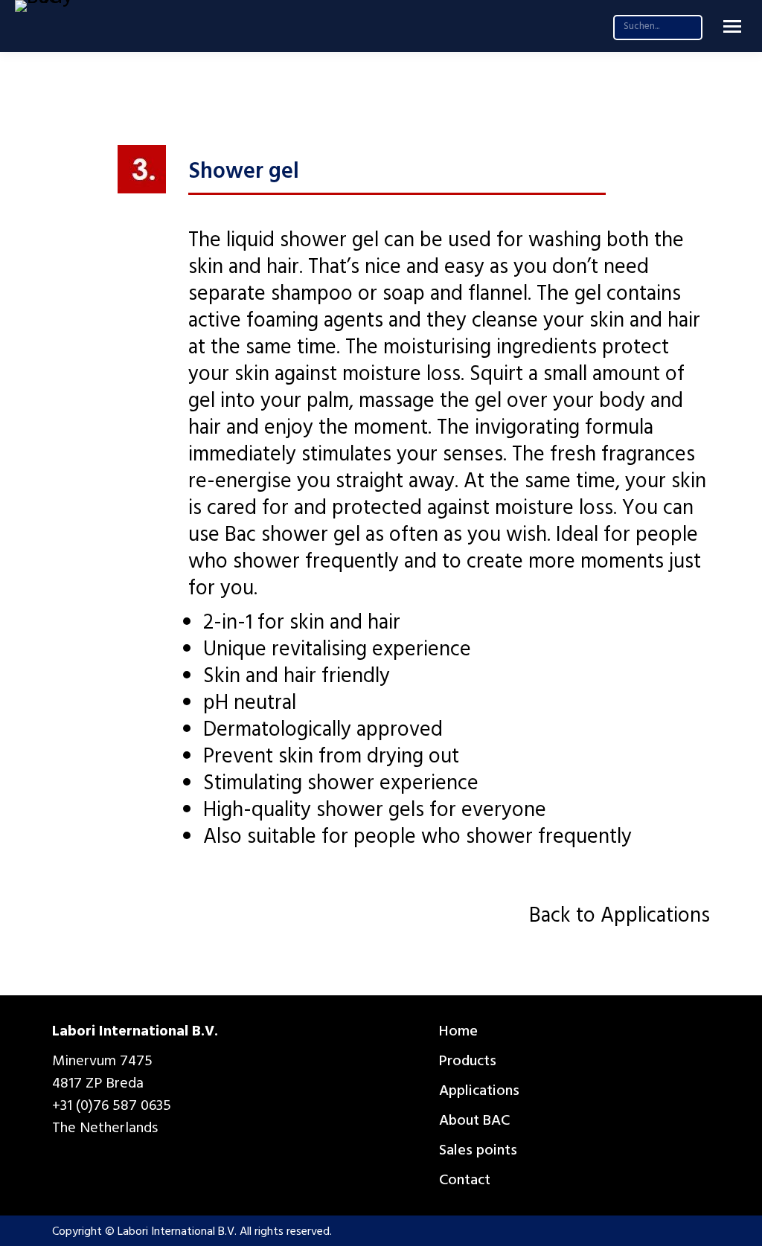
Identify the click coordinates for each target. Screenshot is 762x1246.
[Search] (688, 26)
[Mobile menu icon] (732, 26)
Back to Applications (619, 918)
